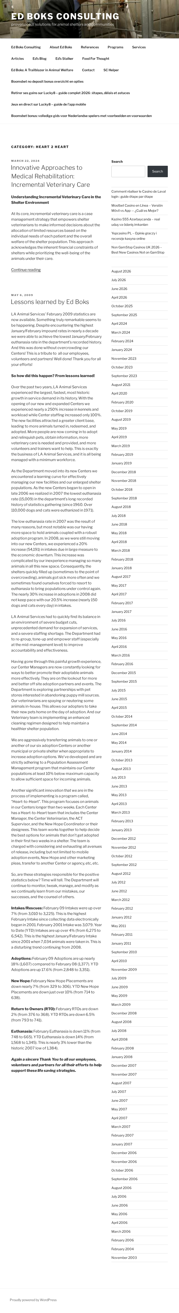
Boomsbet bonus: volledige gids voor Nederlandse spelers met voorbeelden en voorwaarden (81, 116)
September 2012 (124, 865)
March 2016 (120, 655)
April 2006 (119, 1223)
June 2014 (119, 734)
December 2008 (124, 1013)
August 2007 (121, 1083)
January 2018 (121, 568)
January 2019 (121, 463)
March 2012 (120, 900)
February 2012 (122, 908)
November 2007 (124, 1074)
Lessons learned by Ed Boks (50, 301)
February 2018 (122, 559)
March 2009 (121, 1004)
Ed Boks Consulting (65, 16)
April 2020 (119, 393)
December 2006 (124, 1153)
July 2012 (118, 882)
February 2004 (122, 1249)
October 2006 (122, 1170)
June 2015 (119, 699)
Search (117, 161)
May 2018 (119, 533)
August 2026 (121, 271)
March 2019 (120, 446)
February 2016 (122, 664)
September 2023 (124, 376)
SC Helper (111, 70)
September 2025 (124, 315)
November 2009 (124, 969)
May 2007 (119, 1109)
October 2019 (121, 411)
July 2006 (118, 1196)
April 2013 (119, 804)
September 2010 (124, 952)
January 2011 (121, 943)
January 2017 (121, 612)
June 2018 (119, 524)
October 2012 (121, 856)
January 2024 (121, 350)
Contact (88, 70)
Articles (17, 58)
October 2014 (121, 716)
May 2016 (119, 638)
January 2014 (121, 751)
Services (139, 47)
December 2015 (123, 673)
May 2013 (119, 795)
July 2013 (118, 777)
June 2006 (119, 1205)
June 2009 (119, 987)
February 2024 (122, 341)
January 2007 (121, 1144)
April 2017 (119, 594)
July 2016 (118, 620)
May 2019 (119, 428)
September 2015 (124, 681)
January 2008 (121, 1057)
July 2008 (118, 1031)
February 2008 (122, 1048)
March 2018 (120, 550)
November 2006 (124, 1162)
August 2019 (121, 419)
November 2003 (124, 1258)
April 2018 (119, 542)
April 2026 (119, 297)
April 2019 (119, 437)
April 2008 (119, 1039)
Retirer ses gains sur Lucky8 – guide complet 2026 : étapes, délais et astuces (70, 93)
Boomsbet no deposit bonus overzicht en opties (47, 81)
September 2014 (124, 725)
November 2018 (123, 481)
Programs (115, 47)
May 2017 (118, 585)
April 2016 (119, 647)
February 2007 (122, 1135)
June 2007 (119, 1100)
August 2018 (121, 507)
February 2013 (122, 821)
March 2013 (120, 812)
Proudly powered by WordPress (33, 1300)
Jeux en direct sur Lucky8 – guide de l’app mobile (48, 104)
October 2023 (122, 367)
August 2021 (121, 385)
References (90, 47)
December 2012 (123, 838)
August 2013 (121, 769)
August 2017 (121, 577)
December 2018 (123, 472)
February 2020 (122, 402)
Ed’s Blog (40, 58)
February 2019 (122, 454)
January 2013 (121, 830)
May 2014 (119, 743)
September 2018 (124, 498)
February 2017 (122, 603)
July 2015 (118, 690)
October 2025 (122, 306)
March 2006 (121, 1231)
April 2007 (119, 1118)
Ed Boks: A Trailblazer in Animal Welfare (42, 70)
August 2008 (121, 1022)
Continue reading (26, 270)
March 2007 (120, 1127)
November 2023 (123, 358)
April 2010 (119, 961)
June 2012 (119, 891)
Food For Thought (95, 58)
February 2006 (122, 1240)
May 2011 (118, 926)
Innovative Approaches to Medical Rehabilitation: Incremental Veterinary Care (50, 176)
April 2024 (119, 323)
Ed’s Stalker (64, 58)
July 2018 (118, 516)
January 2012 (121, 917)
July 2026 (118, 280)
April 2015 (119, 707)
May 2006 (119, 1214)
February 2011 (122, 934)
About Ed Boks (61, 47)
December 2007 (123, 1065)
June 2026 (119, 289)
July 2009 (118, 978)
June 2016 (119, 629)
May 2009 (119, 996)
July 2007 (118, 1092)
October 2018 (121, 489)
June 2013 (119, 786)
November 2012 (123, 847)
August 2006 (121, 1188)
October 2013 (121, 760)
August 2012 (121, 873)
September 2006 (124, 1179)
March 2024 (120, 332)
